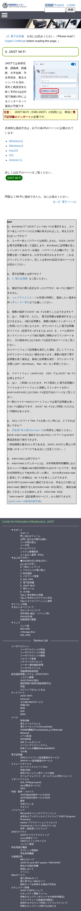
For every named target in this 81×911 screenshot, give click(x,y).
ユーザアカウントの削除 (32, 655)
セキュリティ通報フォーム (33, 893)
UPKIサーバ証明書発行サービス (36, 760)
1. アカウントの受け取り (32, 570)
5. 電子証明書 (16, 36)
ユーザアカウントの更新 (32, 652)
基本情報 (24, 720)
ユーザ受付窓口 (28, 542)
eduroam (24, 699)
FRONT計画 (26, 616)
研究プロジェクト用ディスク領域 (37, 773)
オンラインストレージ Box (33, 767)
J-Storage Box (27, 632)
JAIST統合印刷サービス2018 (35, 794)
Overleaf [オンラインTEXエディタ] (38, 825)
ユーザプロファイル (30, 668)
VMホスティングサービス (33, 841)
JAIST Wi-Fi (26, 695)
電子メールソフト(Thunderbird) (36, 726)
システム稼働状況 (29, 551)
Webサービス (18, 875)
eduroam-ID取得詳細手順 (25, 501)
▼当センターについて (22, 607)
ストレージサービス (21, 764)
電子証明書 (16, 754)
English (59, 5)
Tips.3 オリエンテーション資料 (36, 601)
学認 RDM (25, 770)
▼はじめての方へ (20, 557)
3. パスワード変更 (29, 576)
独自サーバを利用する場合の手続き (38, 884)
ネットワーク (18, 692)
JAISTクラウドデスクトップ (34, 835)
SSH (22, 788)
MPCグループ (27, 859)
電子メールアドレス (30, 723)
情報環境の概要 (28, 619)
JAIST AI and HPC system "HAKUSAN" (40, 862)
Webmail (24, 733)
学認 (22, 686)
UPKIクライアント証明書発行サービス (39, 757)
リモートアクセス (20, 779)
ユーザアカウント (20, 646)
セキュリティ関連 (20, 887)
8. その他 (25, 591)
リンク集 (24, 626)
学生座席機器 (27, 853)
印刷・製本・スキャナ (22, 791)
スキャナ (24, 807)
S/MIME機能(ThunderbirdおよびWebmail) (41, 730)
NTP (22, 711)
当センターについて (30, 610)
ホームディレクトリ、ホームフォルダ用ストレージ (46, 776)
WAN (22, 714)
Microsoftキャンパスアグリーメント (38, 813)
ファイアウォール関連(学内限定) (36, 900)
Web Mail (25, 628)
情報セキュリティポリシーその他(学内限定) (42, 896)
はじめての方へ (28, 564)
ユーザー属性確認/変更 (31, 665)
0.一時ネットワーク (30, 567)
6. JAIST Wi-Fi (27, 585)
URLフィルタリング (30, 742)
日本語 (49, 5)
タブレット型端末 (29, 850)
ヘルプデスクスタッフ (24, 297)
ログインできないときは (32, 689)
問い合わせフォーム (30, 536)
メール (14, 717)
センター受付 (22, 302)
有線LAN (24, 705)
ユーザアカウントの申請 (32, 649)
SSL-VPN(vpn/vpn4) (30, 782)
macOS (13, 150)
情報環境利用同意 (29, 671)
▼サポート (16, 530)
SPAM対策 (25, 739)
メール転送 (26, 736)
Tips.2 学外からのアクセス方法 (36, 598)
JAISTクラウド (19, 831)
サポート (24, 533)
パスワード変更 (28, 658)
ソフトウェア (18, 810)
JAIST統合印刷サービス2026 (35, 797)
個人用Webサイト (29, 878)
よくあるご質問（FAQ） (32, 555)
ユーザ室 (24, 545)
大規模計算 (16, 856)
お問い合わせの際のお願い (33, 539)
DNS (22, 708)
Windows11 (16, 141)
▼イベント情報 (19, 604)
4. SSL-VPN (26, 579)
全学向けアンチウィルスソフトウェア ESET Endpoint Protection (47, 816)
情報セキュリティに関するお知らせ (38, 906)
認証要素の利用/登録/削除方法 (35, 683)
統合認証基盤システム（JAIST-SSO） (30, 674)
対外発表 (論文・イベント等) (34, 613)
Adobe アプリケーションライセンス (38, 822)
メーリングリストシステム (33, 745)
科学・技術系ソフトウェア (33, 828)
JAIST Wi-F (13, 177)
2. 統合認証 (26, 573)
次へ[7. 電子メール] (64, 201)
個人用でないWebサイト (32, 881)
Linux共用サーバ (28, 838)
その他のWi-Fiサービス (31, 702)
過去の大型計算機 (29, 866)
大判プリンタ (27, 804)
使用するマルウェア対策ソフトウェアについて (44, 903)
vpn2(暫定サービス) (30, 785)
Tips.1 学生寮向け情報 (31, 595)
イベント (24, 872)
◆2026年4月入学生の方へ (33, 561)
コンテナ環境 (27, 844)
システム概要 (27, 677)
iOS (11, 155)
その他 (23, 751)
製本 (22, 801)
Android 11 (15, 160)
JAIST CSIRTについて (31, 890)
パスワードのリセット (31, 661)
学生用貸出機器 (19, 847)
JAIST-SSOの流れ (29, 680)
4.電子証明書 (19, 278)
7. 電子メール (27, 588)
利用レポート (27, 869)
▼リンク (15, 622)
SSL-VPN (25, 635)
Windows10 (16, 146)
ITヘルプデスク (28, 548)
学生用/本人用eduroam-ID (28, 430)
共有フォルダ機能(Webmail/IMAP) (37, 748)
